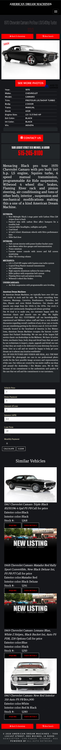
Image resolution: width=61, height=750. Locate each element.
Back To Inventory (18, 36)
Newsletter (11, 738)
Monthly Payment (11, 439)
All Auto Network (39, 741)
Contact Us (32, 138)
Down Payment (10, 397)
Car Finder (29, 738)
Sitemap (45, 738)
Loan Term (8, 427)
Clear (21, 449)
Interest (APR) (10, 415)
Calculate (9, 449)
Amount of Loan (11, 406)
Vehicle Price (9, 388)
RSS (55, 738)
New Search (48, 36)
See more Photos (30, 83)
